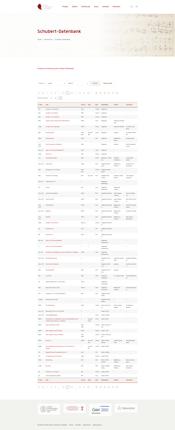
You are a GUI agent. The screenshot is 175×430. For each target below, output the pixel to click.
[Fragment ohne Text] (52, 299)
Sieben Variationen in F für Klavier (55, 281)
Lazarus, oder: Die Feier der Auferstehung (57, 120)
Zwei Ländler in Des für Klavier (54, 334)
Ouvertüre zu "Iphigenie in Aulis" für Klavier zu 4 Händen (62, 252)
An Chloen (49, 276)
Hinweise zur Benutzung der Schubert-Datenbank (55, 69)
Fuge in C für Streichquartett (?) (55, 150)
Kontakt (105, 7)
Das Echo (48, 340)
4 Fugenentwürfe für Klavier (54, 356)
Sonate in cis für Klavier (52, 117)
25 (100, 93)
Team (96, 7)
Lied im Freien (50, 199)
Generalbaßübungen (51, 315)
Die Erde (48, 366)
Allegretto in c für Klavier (53, 169)
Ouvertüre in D (50, 228)
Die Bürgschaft (50, 270)
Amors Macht (49, 205)
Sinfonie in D (49, 234)
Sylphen (48, 217)
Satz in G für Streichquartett (54, 240)
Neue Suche (107, 83)
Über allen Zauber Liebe (53, 287)
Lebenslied (49, 164)
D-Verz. (40, 104)
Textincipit (129, 104)
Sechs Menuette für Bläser (53, 375)
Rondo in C (49, 154)
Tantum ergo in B (50, 181)
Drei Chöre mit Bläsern (52, 264)
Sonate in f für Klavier (52, 113)
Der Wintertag (50, 132)
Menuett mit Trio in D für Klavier (55, 311)
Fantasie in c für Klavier (52, 372)
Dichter (116, 104)
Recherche (85, 7)
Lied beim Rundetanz (52, 193)
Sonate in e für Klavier (52, 223)
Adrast (47, 187)
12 (80, 93)
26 (104, 93)
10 (71, 93)
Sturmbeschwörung (51, 258)
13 (84, 93)
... (59, 93)
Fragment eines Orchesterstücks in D (56, 352)
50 (60, 98)
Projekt (65, 7)
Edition (75, 7)
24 (96, 93)
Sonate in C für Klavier (52, 109)
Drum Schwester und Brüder (54, 144)
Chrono (83, 104)
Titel (47, 104)
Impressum (87, 425)
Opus (89, 104)
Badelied (48, 211)
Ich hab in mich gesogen (53, 126)
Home (71, 425)
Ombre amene (50, 138)
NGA (96, 104)
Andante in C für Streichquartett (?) (56, 293)
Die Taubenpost (50, 305)
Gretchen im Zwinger (52, 175)
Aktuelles (116, 7)
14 (88, 93)
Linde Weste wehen (51, 158)
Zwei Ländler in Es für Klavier (54, 330)
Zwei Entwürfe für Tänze (52, 325)
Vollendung (49, 360)
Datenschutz (97, 425)
